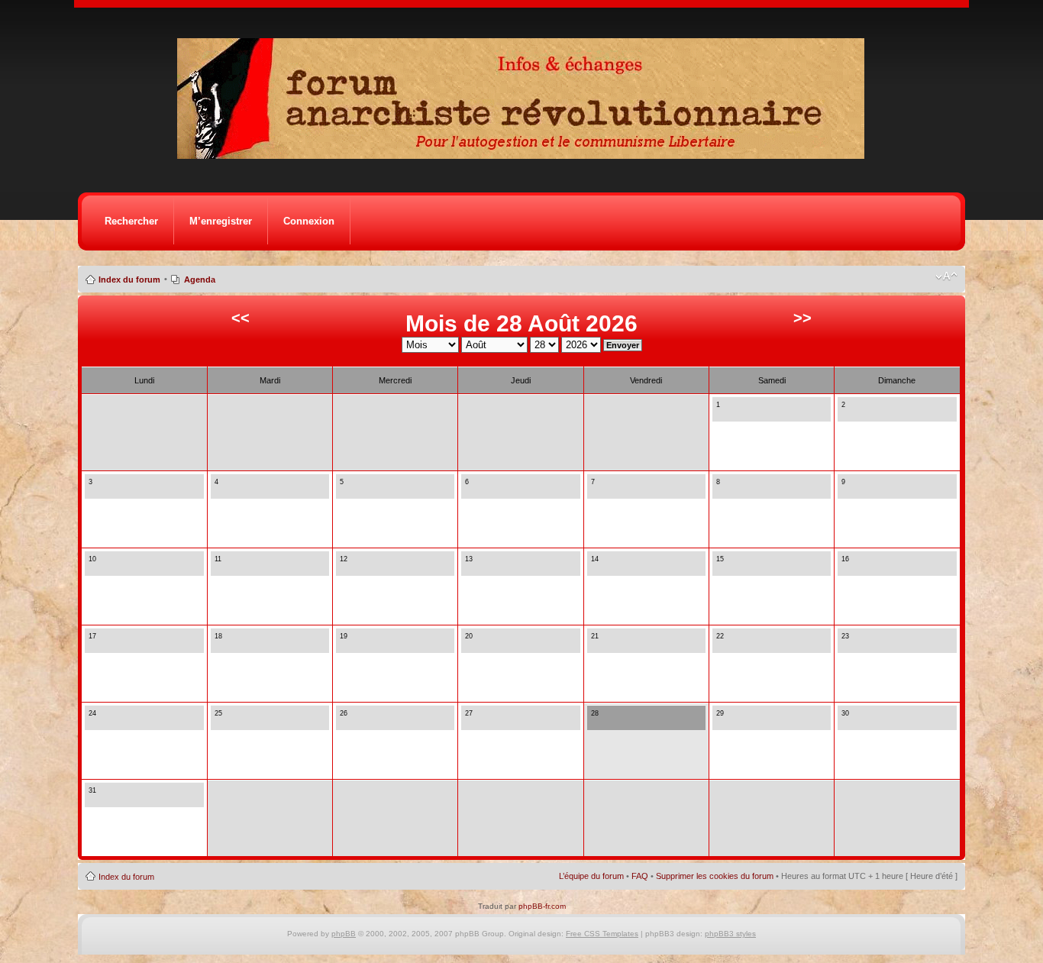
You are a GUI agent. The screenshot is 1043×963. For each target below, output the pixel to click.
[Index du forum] (525, 154)
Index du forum (129, 279)
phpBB (343, 933)
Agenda (199, 279)
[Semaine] (733, 413)
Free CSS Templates (602, 933)
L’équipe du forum (591, 876)
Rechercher (131, 221)
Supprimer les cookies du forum (714, 876)
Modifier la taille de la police (946, 276)
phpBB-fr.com (542, 906)
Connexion (308, 221)
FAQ (639, 876)
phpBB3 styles (730, 933)
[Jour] (720, 413)
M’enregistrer (220, 221)
